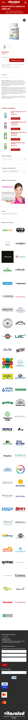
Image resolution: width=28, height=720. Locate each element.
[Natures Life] (20, 408)
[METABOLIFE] (8, 368)
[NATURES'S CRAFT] (8, 422)
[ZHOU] (8, 621)
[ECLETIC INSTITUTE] (20, 275)
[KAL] (8, 342)
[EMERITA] (8, 289)
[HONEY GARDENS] (8, 329)
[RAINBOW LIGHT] (20, 475)
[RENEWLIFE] (20, 488)
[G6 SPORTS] (20, 289)
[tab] (14, 74)
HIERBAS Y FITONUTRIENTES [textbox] (11, 171)
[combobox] (14, 171)
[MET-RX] (20, 355)
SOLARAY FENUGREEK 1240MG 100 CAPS (18, 143)
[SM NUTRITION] (20, 528)
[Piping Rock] (8, 461)
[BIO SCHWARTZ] (8, 249)
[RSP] (8, 514)
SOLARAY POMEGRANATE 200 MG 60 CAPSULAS (18, 122)
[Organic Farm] (8, 448)
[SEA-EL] (8, 528)
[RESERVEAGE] (8, 501)
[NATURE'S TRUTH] (8, 408)
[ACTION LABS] (20, 235)
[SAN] (20, 515)
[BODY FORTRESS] (20, 249)
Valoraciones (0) (5, 77)
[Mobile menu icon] (25, 2)
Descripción (4, 74)
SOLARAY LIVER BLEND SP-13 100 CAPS (18, 112)
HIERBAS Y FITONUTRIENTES (13, 64)
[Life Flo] (8, 355)
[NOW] (8, 435)
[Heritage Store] (20, 315)
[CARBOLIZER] (8, 262)
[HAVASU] (8, 302)
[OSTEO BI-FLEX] (20, 448)
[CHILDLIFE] (20, 262)
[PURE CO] (20, 461)
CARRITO (3, 2)
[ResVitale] (20, 501)
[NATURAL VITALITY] (8, 395)
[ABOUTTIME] (8, 235)
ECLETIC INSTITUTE (16, 67)
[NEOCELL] (20, 422)
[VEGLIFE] (8, 594)
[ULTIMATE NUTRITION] (20, 581)
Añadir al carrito (16, 60)
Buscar (25, 159)
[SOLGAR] (20, 541)
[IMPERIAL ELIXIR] (20, 329)
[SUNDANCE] (8, 554)
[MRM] (20, 368)
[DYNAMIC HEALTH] (8, 275)
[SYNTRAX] (8, 568)
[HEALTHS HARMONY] (8, 315)
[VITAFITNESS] (20, 594)
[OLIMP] (20, 435)
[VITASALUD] (8, 608)
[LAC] (20, 342)
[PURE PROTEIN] (8, 475)
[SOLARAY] (8, 541)
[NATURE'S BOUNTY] (20, 395)
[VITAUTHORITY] (20, 608)
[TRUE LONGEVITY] (20, 568)
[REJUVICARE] (8, 488)
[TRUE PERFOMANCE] (8, 581)
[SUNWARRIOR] (20, 554)
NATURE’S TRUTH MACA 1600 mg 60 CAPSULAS (18, 133)
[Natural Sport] (20, 382)
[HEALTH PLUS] (20, 302)
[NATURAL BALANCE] (8, 382)
